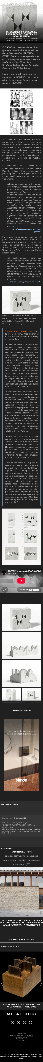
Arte (29, 852)
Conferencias (9, 860)
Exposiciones (34, 860)
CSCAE (8, 48)
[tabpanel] (21, 904)
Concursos (32, 856)
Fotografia (18, 864)
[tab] (18, 852)
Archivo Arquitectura (21, 940)
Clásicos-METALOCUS (15, 856)
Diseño (22, 860)
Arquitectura (18, 852)
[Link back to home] (15, 4)
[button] (4, 903)
